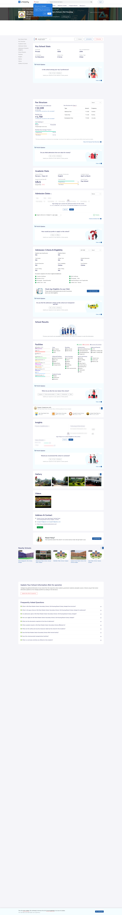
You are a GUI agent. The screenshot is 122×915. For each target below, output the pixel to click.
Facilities (20, 54)
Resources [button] (82, 5)
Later (45, 13)
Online (52, 235)
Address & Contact (23, 63)
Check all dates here (94, 218)
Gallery (20, 59)
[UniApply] (23, 1)
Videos (20, 61)
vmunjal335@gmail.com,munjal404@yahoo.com (49, 522)
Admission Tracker (62, 5)
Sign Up (65, 209)
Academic (41, 394)
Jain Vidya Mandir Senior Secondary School (48, 413)
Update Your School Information (96, 12)
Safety (58, 394)
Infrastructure (64, 394)
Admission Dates (22, 46)
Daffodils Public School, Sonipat (60, 561)
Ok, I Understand (99, 911)
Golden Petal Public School (96, 413)
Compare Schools (73, 5)
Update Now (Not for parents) (29, 593)
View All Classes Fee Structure (91, 142)
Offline (57, 235)
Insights (20, 56)
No (54, 73)
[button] (96, 102)
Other (71, 394)
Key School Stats (22, 39)
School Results (22, 52)
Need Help (97, 538)
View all (98, 80)
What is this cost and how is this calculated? (45, 111)
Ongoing (96, 215)
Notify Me (89, 39)
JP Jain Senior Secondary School (63, 413)
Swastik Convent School (78, 413)
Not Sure (59, 73)
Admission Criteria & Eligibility (23, 49)
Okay (49, 13)
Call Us (40, 527)
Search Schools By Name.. (56, 2)
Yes (50, 73)
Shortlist (99, 39)
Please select (42, 39)
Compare (80, 39)
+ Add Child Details (93, 291)
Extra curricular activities (50, 394)
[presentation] (100, 408)
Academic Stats (22, 44)
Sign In (100, 2)
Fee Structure (21, 41)
